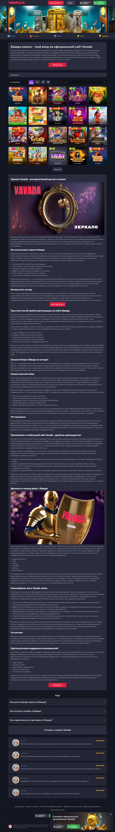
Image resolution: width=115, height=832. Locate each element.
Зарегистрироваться (55, 3)
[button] (2, 19)
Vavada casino (57, 685)
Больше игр (57, 169)
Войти (70, 3)
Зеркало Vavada (57, 65)
